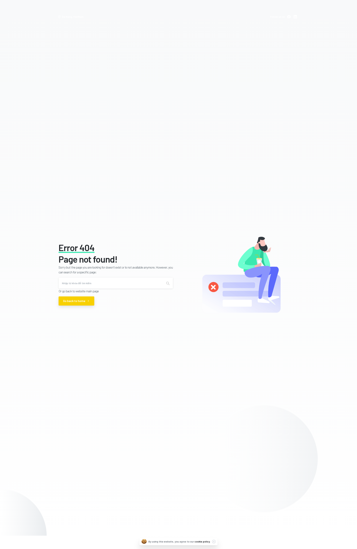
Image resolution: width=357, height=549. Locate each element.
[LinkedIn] (295, 16)
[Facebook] (289, 16)
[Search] (168, 283)
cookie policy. (202, 541)
